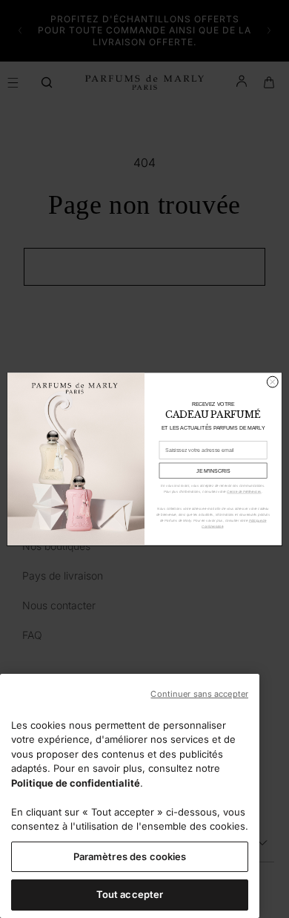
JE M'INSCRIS (213, 470)
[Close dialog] (272, 381)
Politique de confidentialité (75, 783)
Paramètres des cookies (130, 856)
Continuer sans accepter (199, 694)
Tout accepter (130, 894)
